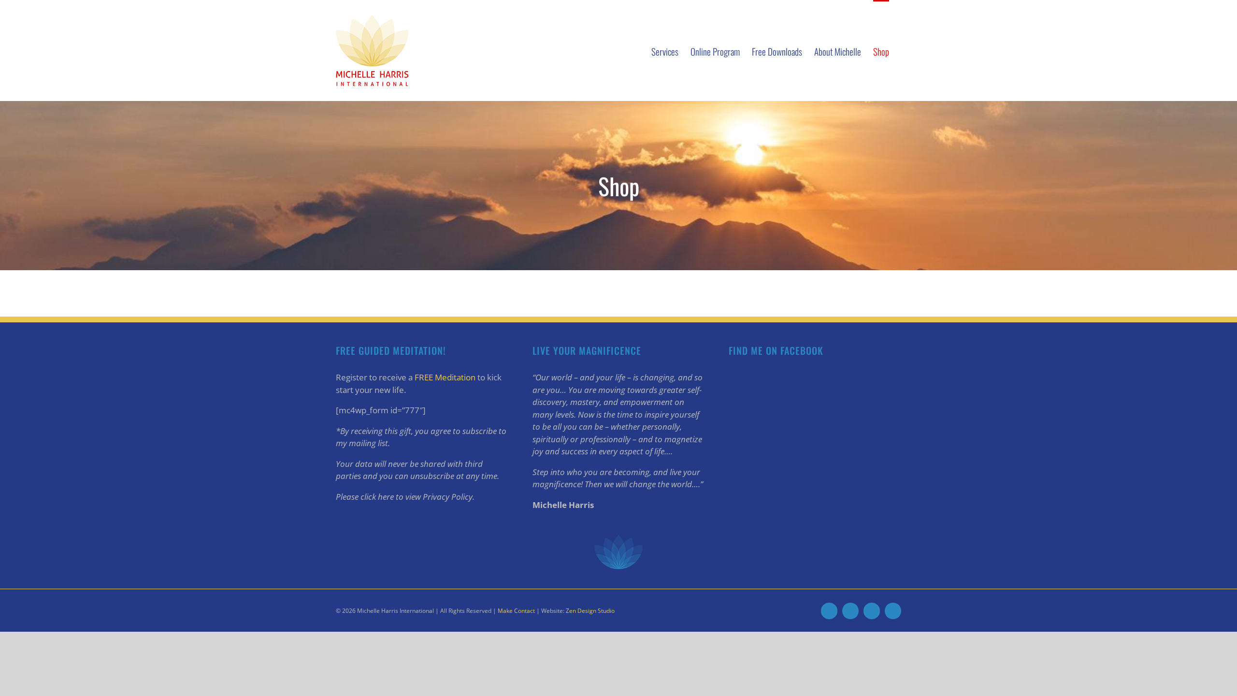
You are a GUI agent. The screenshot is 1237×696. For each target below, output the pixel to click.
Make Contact (516, 611)
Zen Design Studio (590, 611)
